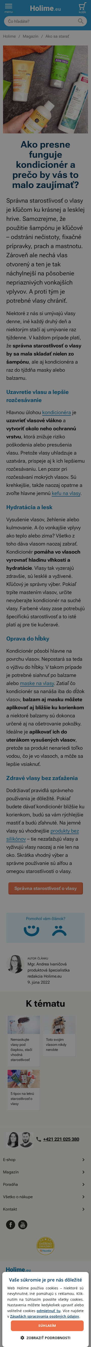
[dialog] (45, 1309)
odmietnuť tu (48, 1310)
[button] (45, 1338)
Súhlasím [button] (47, 1325)
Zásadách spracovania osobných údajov (44, 1316)
